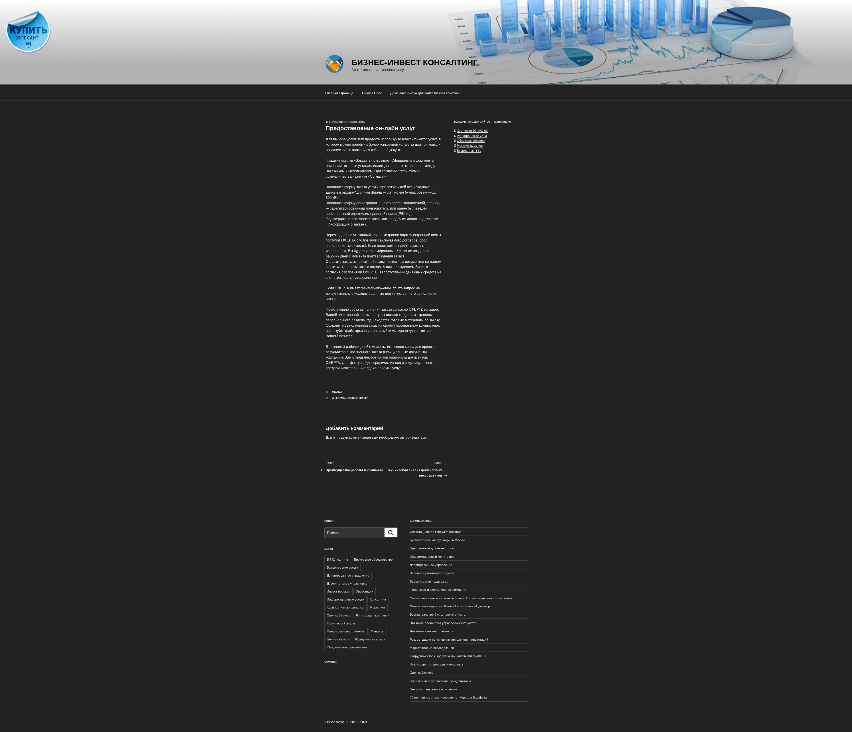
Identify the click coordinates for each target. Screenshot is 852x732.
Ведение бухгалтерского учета (432, 573)
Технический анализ (341, 623)
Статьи (337, 392)
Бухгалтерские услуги (342, 567)
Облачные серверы (471, 140)
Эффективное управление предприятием (440, 681)
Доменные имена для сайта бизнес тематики (425, 92)
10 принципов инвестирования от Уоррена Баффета (448, 697)
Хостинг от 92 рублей (472, 130)
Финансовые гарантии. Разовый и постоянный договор (450, 606)
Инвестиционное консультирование (436, 531)
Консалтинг (378, 599)
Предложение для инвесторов (432, 548)
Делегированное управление (348, 575)
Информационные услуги (350, 398)
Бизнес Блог (372, 92)
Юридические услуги (370, 639)
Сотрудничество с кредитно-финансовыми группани (448, 656)
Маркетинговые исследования (432, 647)
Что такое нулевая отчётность (431, 631)
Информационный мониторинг (432, 556)
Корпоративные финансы (345, 607)
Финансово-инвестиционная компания (438, 589)
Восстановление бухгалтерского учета (437, 614)
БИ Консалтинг (337, 559)
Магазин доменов (470, 145)
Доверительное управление (347, 583)
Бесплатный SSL (469, 150)
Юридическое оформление (347, 647)
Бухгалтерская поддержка (429, 581)
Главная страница (339, 92)
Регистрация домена (472, 135)
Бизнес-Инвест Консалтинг (414, 62)
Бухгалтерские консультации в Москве (437, 540)
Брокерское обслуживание (373, 559)
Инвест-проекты (338, 591)
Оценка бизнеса (338, 615)
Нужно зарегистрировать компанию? (436, 664)
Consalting (357, 122)
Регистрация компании (372, 615)
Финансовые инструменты (346, 631)
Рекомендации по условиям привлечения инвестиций (449, 639)
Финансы (377, 631)
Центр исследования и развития (433, 689)
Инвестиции (364, 591)
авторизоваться (413, 437)
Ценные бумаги (338, 639)
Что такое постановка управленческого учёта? (443, 622)
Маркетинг (377, 607)
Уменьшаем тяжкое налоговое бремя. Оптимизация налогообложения (461, 598)
